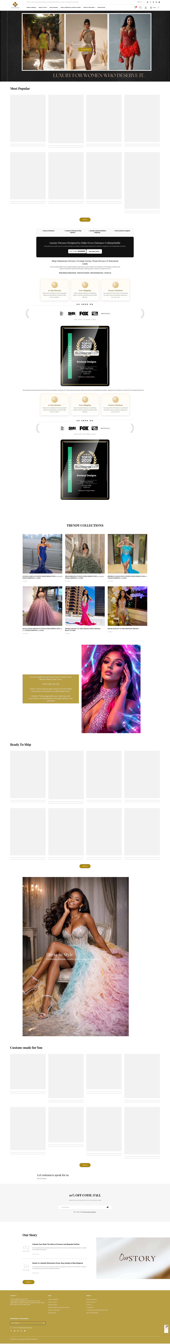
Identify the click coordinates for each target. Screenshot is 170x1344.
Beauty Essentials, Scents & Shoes (70, 7)
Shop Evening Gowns (96, 272)
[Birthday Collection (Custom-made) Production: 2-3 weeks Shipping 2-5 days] (127, 554)
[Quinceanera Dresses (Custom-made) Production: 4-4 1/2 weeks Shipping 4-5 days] (42, 606)
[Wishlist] (135, 7)
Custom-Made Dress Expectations (97, 1310)
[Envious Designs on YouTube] (25, 1331)
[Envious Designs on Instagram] (21, 1331)
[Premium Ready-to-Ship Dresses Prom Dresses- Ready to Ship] (85, 606)
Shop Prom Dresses (83, 272)
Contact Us (107, 272)
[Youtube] (159, 2)
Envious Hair (101, 7)
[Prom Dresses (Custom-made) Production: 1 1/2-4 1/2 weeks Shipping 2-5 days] (85, 554)
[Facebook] (150, 2)
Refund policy (91, 1302)
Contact (89, 1304)
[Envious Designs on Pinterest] (18, 1331)
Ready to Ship (43, 7)
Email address (15, 1323)
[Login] (146, 7)
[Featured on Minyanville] (105, 428)
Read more (35, 1254)
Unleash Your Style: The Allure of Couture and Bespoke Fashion (56, 1244)
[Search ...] (140, 7)
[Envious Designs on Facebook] (11, 1331)
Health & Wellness (89, 7)
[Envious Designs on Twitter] (15, 1331)
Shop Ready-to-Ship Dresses (67, 272)
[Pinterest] (153, 2)
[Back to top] (166, 1331)
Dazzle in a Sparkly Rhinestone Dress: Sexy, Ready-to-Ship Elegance (57, 1263)
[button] (107, 1207)
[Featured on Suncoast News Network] (72, 428)
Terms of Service (91, 1299)
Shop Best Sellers (94, 251)
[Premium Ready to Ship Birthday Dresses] (127, 606)
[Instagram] (156, 2)
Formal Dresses (31, 7)
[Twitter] (147, 2)
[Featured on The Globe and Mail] (63, 428)
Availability (90, 1307)
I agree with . (86, 1212)
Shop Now (85, 49)
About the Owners (92, 1312)
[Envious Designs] (15, 5)
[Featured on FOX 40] (84, 428)
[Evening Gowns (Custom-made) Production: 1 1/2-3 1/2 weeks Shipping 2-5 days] (42, 554)
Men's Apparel (53, 7)
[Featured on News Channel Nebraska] (94, 428)
